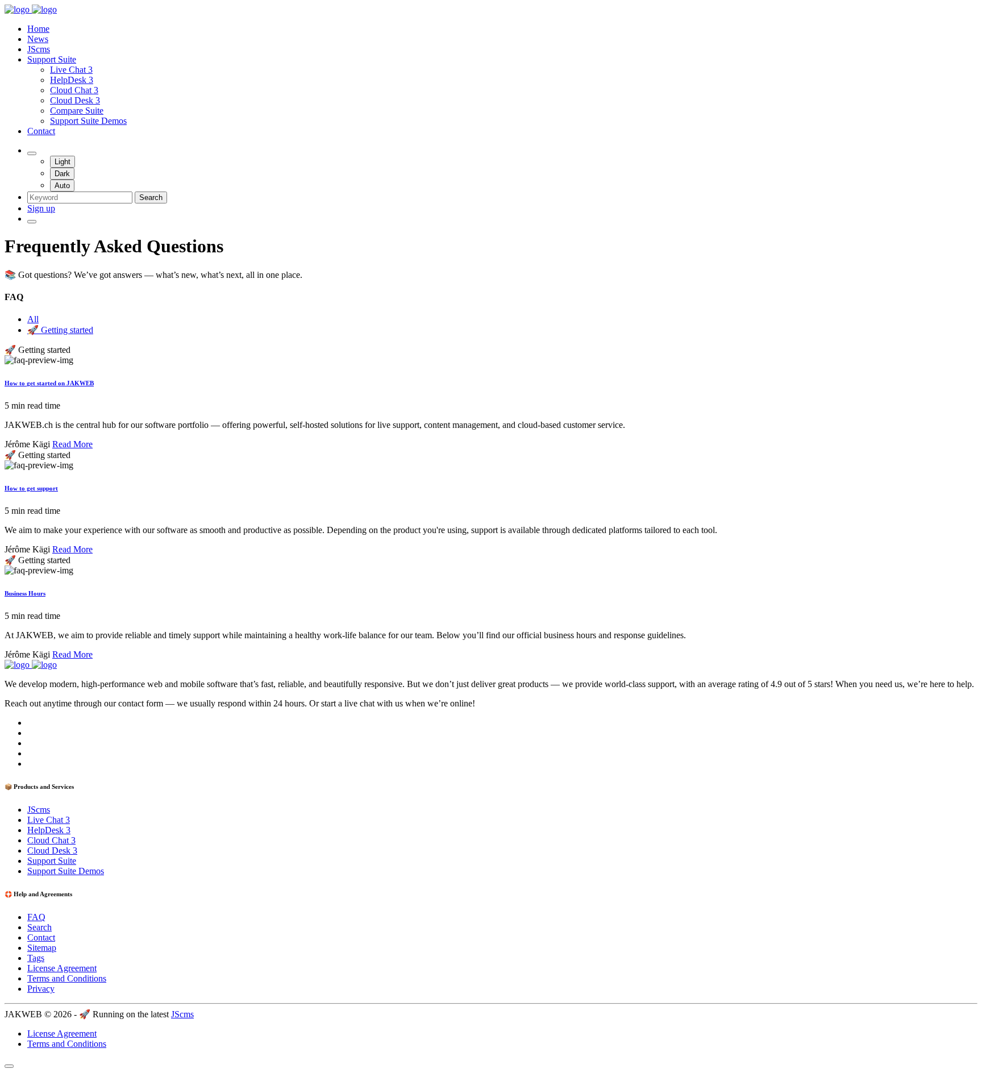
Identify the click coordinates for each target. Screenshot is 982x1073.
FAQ (36, 917)
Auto (62, 185)
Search (151, 197)
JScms (38, 49)
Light (62, 161)
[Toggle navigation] (31, 221)
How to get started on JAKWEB (49, 383)
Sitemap (41, 948)
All (33, 319)
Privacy (41, 988)
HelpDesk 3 (71, 80)
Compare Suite (76, 110)
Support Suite (51, 59)
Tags (35, 958)
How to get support (31, 488)
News (37, 39)
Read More (72, 444)
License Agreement (62, 968)
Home (38, 29)
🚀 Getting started (60, 330)
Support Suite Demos (88, 121)
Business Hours (25, 593)
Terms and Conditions (66, 978)
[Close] (9, 1066)
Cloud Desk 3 (75, 100)
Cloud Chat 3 (74, 90)
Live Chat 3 (71, 69)
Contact (41, 131)
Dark (62, 173)
